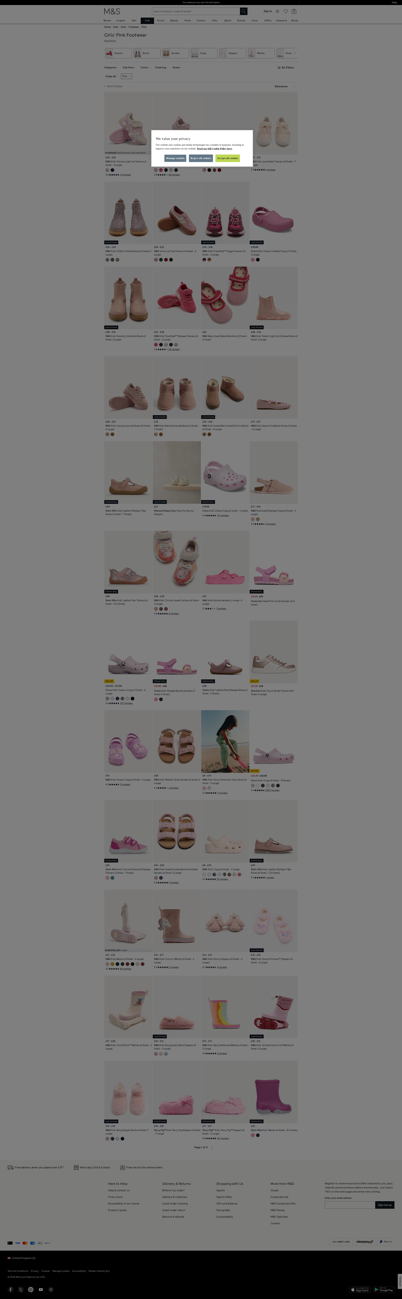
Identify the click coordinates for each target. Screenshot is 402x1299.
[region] (202, 148)
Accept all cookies (227, 158)
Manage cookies (175, 158)
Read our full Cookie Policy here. (214, 148)
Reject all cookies (201, 158)
